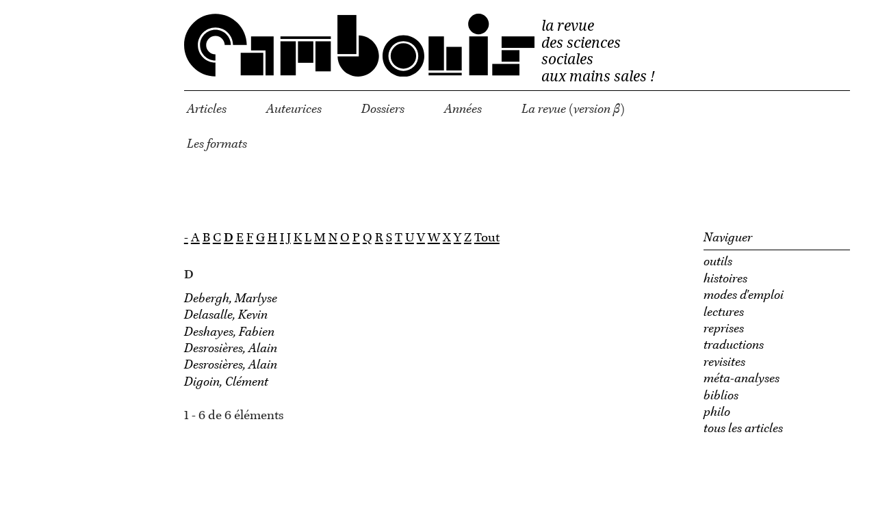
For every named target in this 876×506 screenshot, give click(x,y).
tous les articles (743, 428)
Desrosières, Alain (230, 348)
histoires (725, 279)
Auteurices (294, 109)
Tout (487, 237)
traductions (734, 345)
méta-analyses (742, 378)
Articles (207, 109)
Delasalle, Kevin (226, 315)
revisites (724, 362)
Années (463, 109)
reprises (724, 328)
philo (717, 412)
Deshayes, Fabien (229, 332)
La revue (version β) (573, 109)
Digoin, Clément (226, 382)
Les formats (217, 144)
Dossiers (382, 109)
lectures (724, 312)
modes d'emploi (744, 295)
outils (718, 261)
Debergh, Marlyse (230, 298)
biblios (721, 395)
